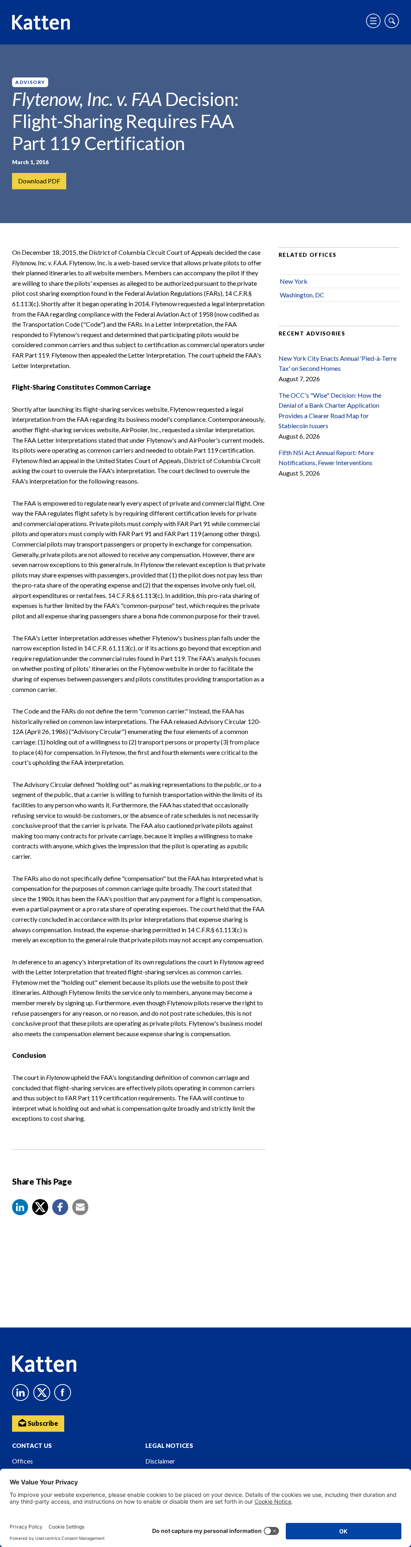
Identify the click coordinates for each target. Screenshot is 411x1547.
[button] (20, 1207)
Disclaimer (160, 1461)
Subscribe (42, 1423)
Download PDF (39, 181)
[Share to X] (40, 1207)
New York (293, 281)
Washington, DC (302, 295)
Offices (22, 1461)
